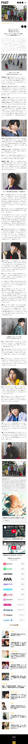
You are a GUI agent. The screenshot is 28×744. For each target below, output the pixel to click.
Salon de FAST (4, 683)
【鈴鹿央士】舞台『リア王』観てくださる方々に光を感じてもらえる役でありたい (18, 727)
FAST (13, 739)
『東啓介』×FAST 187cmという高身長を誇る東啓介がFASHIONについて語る (18, 707)
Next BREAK (16, 651)
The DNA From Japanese (5, 23)
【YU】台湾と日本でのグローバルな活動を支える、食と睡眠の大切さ (18, 717)
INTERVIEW (12, 631)
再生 (23, 563)
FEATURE (12, 651)
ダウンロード (21, 599)
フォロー (22, 615)
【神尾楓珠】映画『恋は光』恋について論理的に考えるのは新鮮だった (18, 678)
